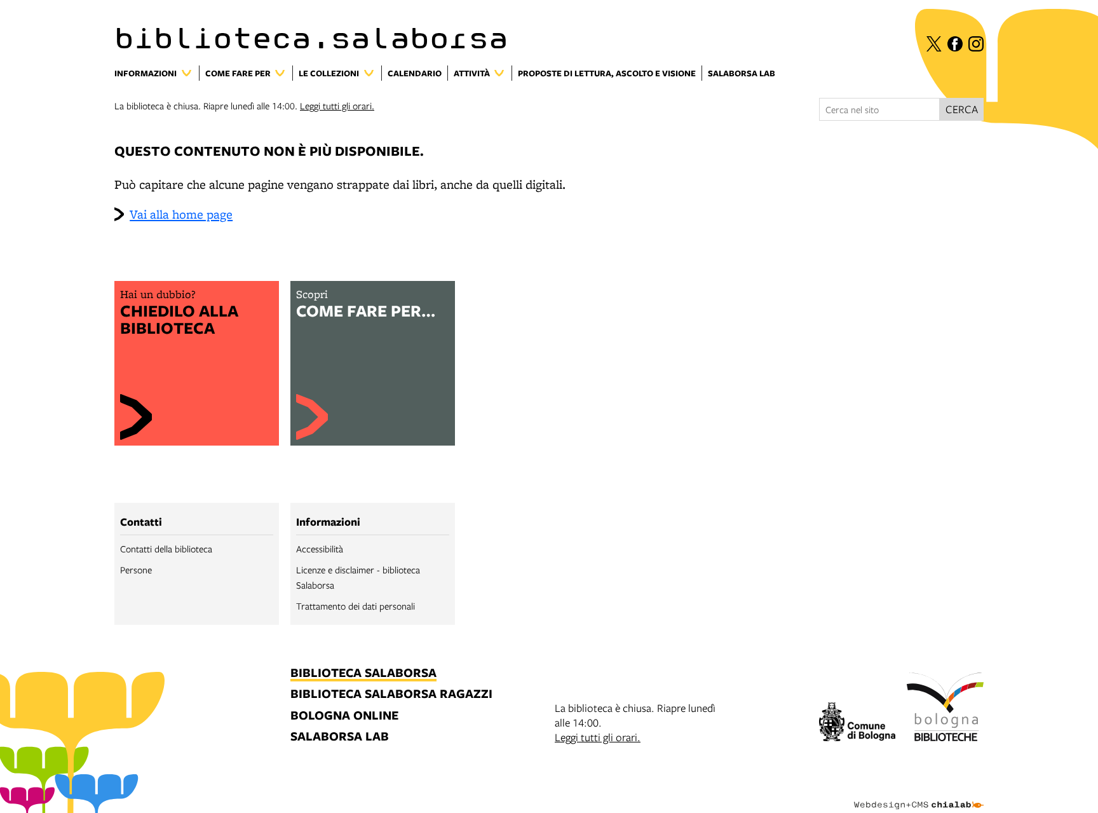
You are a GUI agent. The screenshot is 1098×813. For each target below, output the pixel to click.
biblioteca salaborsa (363, 673)
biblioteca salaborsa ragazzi (391, 694)
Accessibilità (319, 548)
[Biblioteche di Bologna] (945, 709)
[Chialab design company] (919, 794)
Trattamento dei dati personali (355, 605)
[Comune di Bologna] (857, 723)
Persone (136, 569)
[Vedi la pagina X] (934, 43)
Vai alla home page (181, 214)
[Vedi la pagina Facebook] (955, 43)
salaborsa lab (339, 737)
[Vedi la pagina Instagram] (976, 43)
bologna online (344, 716)
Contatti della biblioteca (166, 548)
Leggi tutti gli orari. (337, 105)
